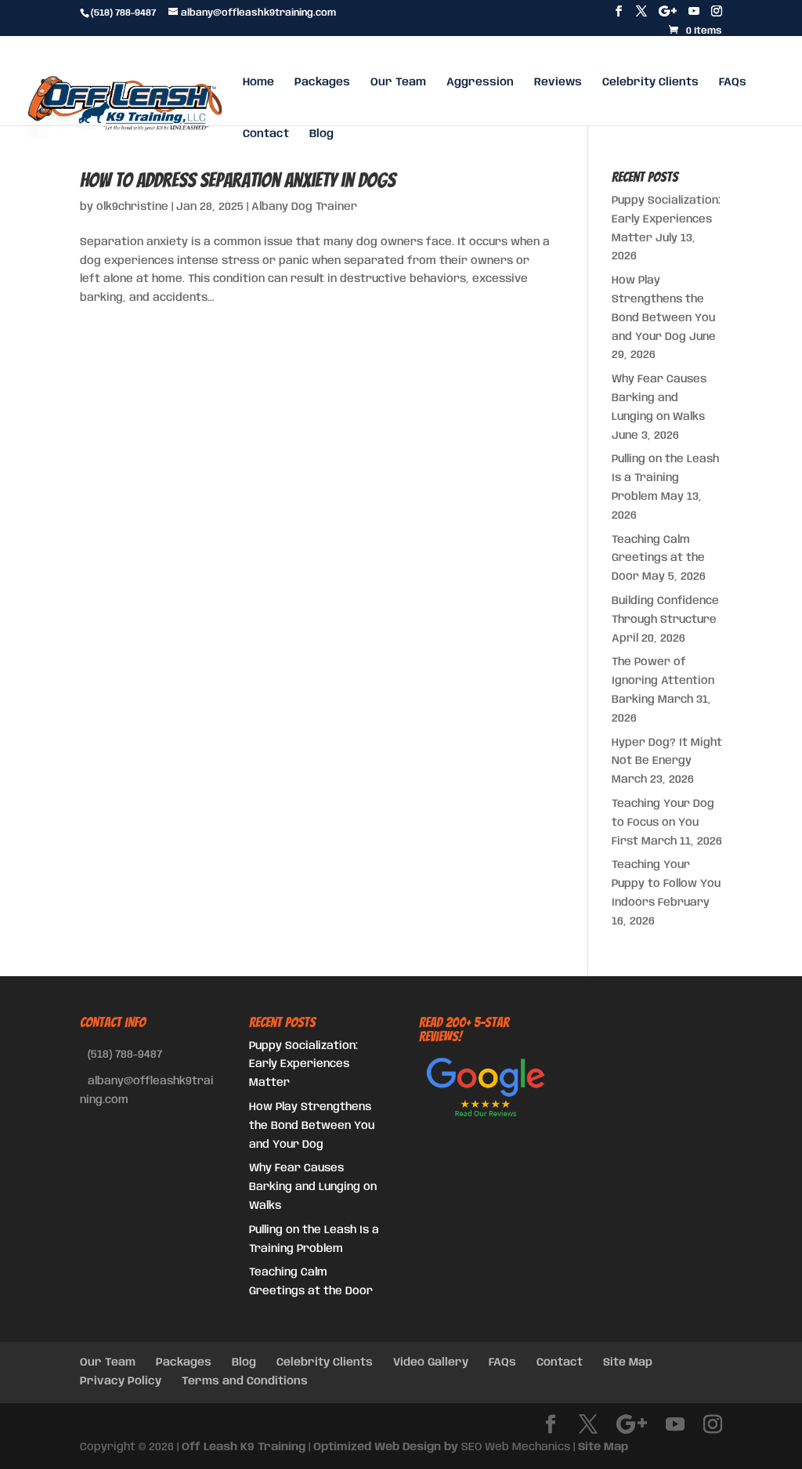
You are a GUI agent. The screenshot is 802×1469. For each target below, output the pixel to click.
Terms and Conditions (245, 1381)
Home (258, 82)
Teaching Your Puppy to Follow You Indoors (666, 883)
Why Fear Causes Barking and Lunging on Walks (659, 398)
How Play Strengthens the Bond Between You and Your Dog (311, 1126)
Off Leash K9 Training (243, 1447)
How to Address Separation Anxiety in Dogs (238, 180)
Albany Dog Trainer (304, 206)
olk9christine (132, 206)
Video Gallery (430, 1362)
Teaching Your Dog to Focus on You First (663, 822)
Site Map (627, 1362)
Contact (266, 133)
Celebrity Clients (650, 82)
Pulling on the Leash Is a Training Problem (665, 478)
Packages (322, 82)
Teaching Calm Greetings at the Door (658, 558)
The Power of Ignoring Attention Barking (663, 681)
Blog (321, 133)
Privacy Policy (120, 1381)
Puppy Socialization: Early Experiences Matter (666, 219)
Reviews (558, 82)
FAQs (732, 82)
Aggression (480, 82)
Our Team (398, 82)
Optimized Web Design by (385, 1447)
